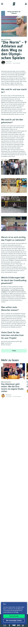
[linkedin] (18, 624)
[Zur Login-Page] (26, 4)
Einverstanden (14, 616)
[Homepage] (14, 3)
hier (17, 612)
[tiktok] (23, 624)
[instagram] (4, 624)
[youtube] (14, 624)
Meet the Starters (6, 39)
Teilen (14, 351)
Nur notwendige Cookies (14, 620)
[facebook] (9, 624)
